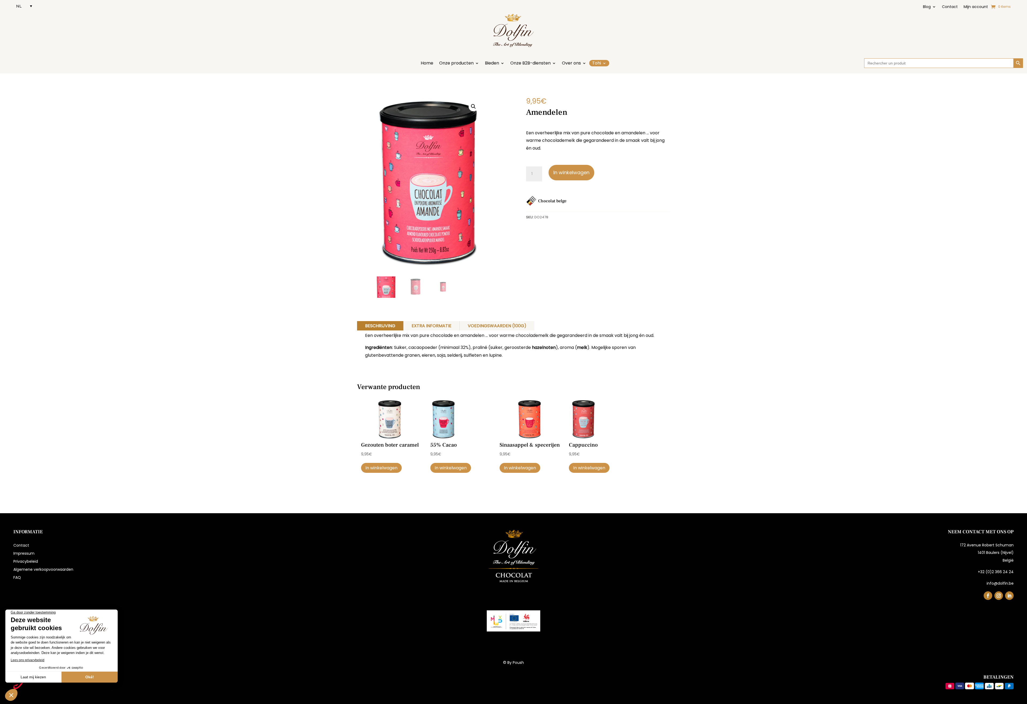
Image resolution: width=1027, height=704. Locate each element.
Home (427, 63)
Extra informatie (431, 326)
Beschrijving (380, 326)
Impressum (24, 553)
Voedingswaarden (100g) (497, 326)
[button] (473, 106)
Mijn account (976, 7)
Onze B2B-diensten (530, 63)
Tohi (596, 63)
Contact (950, 7)
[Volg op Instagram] (998, 595)
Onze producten (456, 63)
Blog (927, 7)
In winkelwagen (571, 172)
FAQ (17, 578)
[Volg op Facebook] (988, 595)
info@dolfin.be (1000, 583)
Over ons (571, 63)
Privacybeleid (25, 562)
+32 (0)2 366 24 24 (996, 571)
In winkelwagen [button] (381, 468)
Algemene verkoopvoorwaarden (43, 570)
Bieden (492, 63)
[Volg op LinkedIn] (1009, 595)
